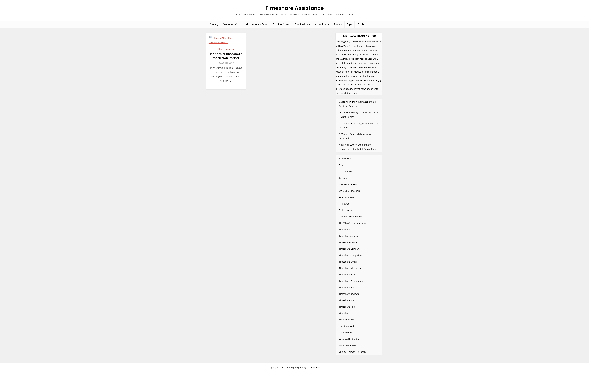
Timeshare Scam (347, 300)
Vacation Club (232, 24)
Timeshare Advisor (348, 235)
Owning (213, 24)
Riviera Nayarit (346, 210)
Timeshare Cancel (348, 242)
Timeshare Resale (348, 287)
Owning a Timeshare (349, 190)
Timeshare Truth (347, 313)
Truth (360, 24)
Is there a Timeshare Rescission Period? (226, 56)
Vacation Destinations (350, 338)
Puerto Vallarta (346, 197)
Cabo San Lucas (347, 171)
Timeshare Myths (348, 261)
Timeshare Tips (347, 306)
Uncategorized (346, 326)
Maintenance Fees (256, 24)
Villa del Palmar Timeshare (352, 351)
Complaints (322, 24)
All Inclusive (345, 158)
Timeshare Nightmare (350, 268)
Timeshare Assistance (294, 8)
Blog (220, 49)
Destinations (302, 24)
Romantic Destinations (350, 216)
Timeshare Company (349, 248)
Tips (349, 24)
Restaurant (344, 203)
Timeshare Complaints (350, 255)
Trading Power (281, 24)
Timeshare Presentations (352, 281)
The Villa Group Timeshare (352, 223)
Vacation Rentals (347, 345)
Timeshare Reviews (349, 293)
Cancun (343, 177)
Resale (338, 24)
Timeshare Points (348, 274)
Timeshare (229, 49)
